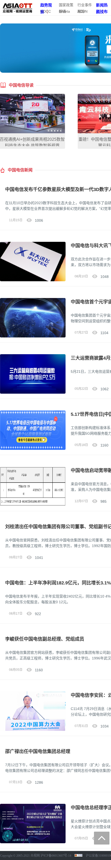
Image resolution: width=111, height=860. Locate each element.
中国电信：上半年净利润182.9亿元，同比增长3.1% (58, 582)
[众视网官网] (17, 7)
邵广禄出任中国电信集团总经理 (37, 751)
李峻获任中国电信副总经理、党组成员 (44, 639)
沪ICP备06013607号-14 (56, 855)
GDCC (45, 11)
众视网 (35, 855)
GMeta (64, 11)
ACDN (82, 11)
